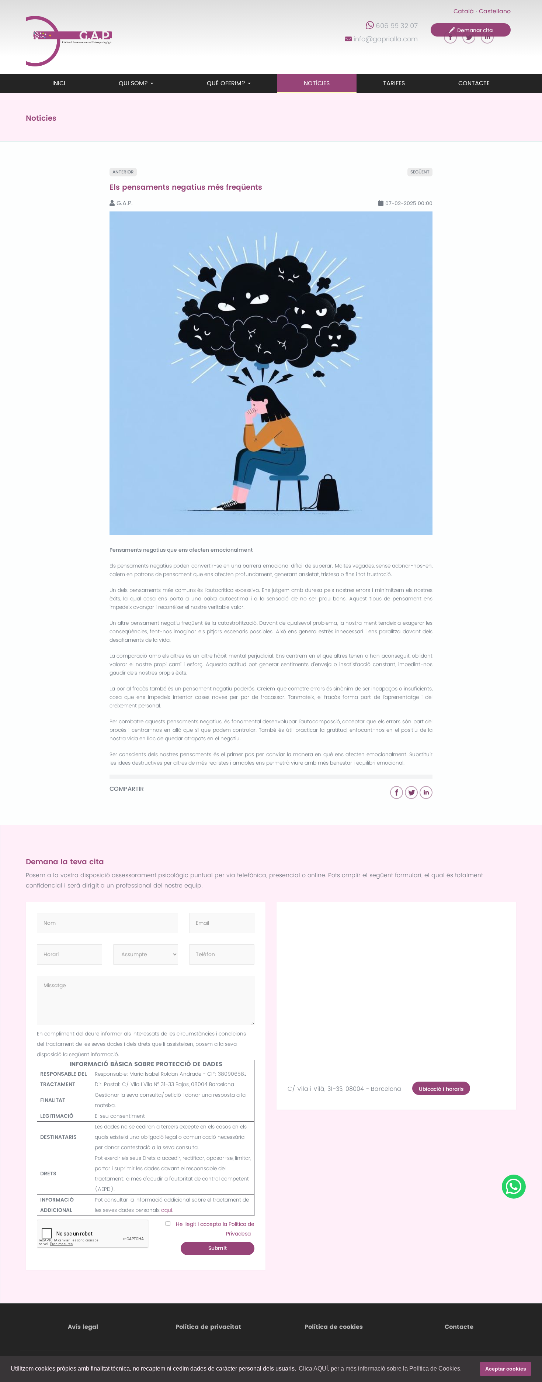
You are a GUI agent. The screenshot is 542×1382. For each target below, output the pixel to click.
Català (464, 11)
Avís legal (83, 1327)
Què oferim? (227, 83)
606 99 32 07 (397, 26)
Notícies (317, 83)
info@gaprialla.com (386, 39)
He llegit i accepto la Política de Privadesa (215, 1229)
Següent (420, 172)
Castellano (495, 11)
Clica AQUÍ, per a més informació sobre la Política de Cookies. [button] (380, 1368)
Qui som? (134, 83)
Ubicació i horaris (441, 1089)
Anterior (123, 172)
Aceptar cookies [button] (505, 1369)
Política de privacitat (208, 1327)
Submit (217, 1248)
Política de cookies (334, 1327)
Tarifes (394, 83)
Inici (58, 83)
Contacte (474, 83)
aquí (166, 1210)
